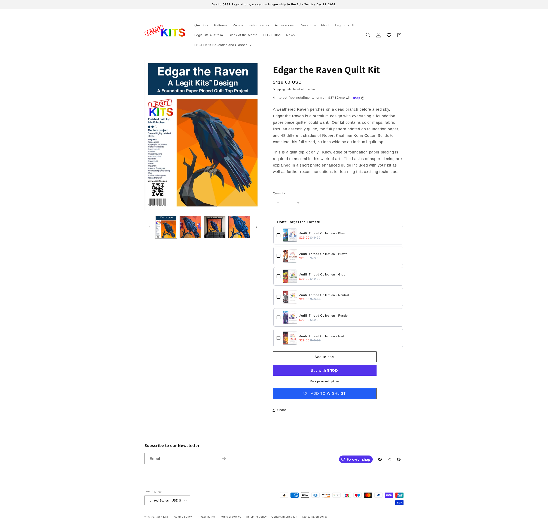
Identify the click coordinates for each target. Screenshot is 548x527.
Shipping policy (256, 516)
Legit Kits (162, 516)
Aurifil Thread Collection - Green (323, 274)
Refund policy (183, 516)
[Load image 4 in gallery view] (239, 227)
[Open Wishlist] (389, 35)
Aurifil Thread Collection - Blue (322, 233)
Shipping (279, 89)
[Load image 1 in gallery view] (166, 227)
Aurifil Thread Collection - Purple (323, 315)
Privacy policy (206, 516)
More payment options (325, 381)
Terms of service (230, 516)
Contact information (284, 516)
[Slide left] (149, 227)
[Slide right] (256, 227)
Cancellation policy (315, 516)
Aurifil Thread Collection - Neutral (324, 295)
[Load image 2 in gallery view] (190, 227)
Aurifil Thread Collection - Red (321, 336)
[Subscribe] (224, 458)
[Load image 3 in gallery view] (215, 227)
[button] (307, 25)
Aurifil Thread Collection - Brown (323, 254)
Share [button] (281, 410)
